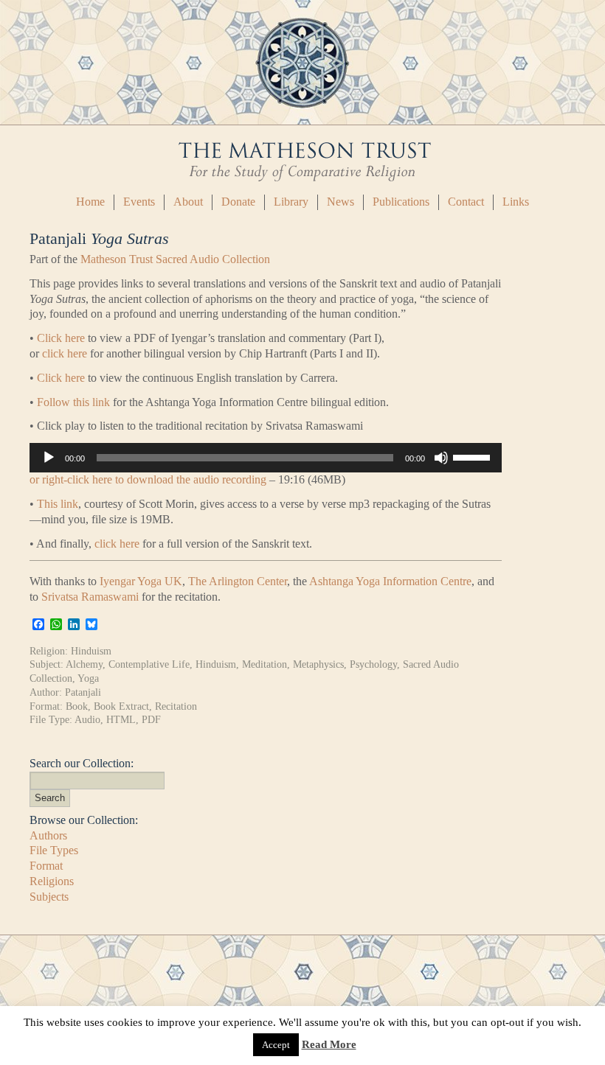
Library (291, 201)
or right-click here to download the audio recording (148, 479)
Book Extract (121, 706)
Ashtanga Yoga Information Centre (390, 581)
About (188, 201)
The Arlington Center (237, 581)
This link (57, 503)
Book (77, 706)
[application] (266, 457)
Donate (238, 201)
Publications (401, 201)
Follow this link (73, 402)
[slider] (473, 456)
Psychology (373, 664)
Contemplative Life (149, 664)
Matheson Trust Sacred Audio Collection (175, 259)
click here (64, 353)
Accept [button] (276, 1044)
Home (90, 201)
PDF (151, 719)
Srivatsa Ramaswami (90, 596)
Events (139, 201)
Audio (87, 719)
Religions (52, 881)
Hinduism (91, 651)
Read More (329, 1044)
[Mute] (441, 457)
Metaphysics (318, 664)
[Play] (48, 457)
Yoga (88, 678)
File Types (54, 850)
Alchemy (84, 664)
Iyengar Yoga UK (141, 581)
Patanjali (83, 692)
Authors (48, 835)
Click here (61, 338)
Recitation (176, 706)
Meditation (264, 664)
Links (515, 201)
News (340, 201)
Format (46, 865)
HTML (121, 719)
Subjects (49, 896)
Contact (466, 201)
